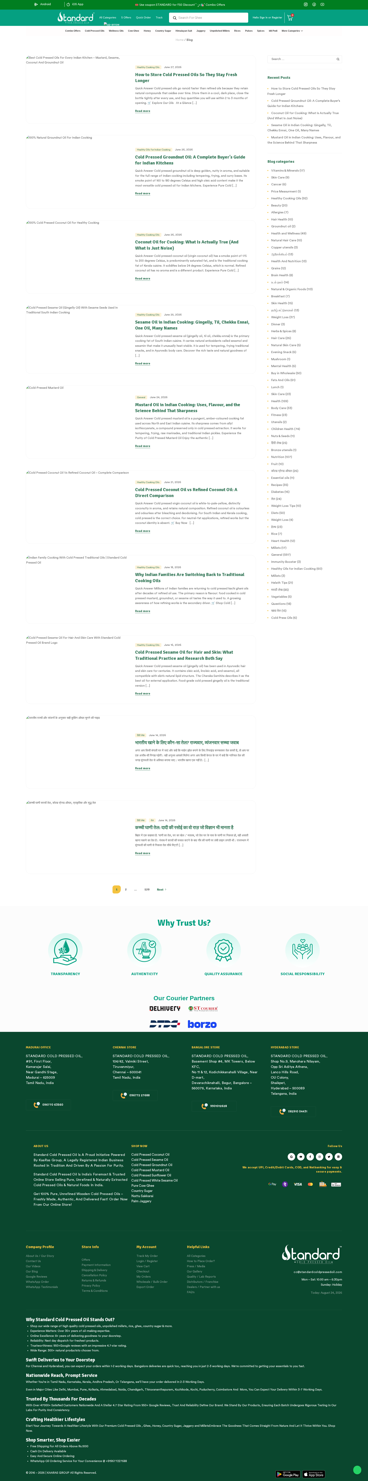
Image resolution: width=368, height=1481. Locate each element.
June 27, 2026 (173, 67)
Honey (155, 1425)
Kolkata (93, 1389)
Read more (142, 111)
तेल (152, 820)
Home (180, 40)
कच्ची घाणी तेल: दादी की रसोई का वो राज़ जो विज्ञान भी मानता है (184, 827)
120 (147, 889)
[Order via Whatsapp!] (357, 1470)
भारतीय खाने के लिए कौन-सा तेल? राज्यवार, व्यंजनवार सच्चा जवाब (187, 742)
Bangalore (141, 1366)
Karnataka (74, 1382)
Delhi (62, 1389)
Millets (204, 1425)
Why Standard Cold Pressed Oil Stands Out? (70, 1319)
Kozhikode (182, 1389)
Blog (189, 40)
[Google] (291, 1156)
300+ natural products (63, 1350)
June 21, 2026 (172, 482)
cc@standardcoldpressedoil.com (318, 1272)
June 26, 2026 (184, 149)
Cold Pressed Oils (129, 1425)
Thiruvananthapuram (159, 1389)
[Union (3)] (306, 4)
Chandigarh (135, 1389)
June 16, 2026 (172, 645)
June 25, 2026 (173, 314)
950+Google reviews (67, 1345)
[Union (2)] (322, 4)
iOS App (77, 4)
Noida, (122, 1389)
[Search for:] (304, 59)
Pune (83, 1389)
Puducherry (206, 1389)
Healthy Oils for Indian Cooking (153, 150)
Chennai (36, 1366)
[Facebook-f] (310, 1156)
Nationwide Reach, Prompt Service (61, 1375)
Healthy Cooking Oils (148, 67)
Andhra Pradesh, (103, 1382)
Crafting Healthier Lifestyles (55, 1419)
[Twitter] (329, 1156)
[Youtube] (301, 1156)
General (141, 397)
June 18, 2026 (172, 567)
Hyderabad (55, 1366)
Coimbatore (224, 1389)
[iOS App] (68, 4)
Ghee (146, 1425)
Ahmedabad (108, 1389)
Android (45, 4)
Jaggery (188, 1425)
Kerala (86, 1382)
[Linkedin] (338, 1156)
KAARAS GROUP (58, 1472)
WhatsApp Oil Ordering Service (51, 1461)
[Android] (36, 4)
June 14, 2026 (157, 735)
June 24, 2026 (159, 397)
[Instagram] (319, 1156)
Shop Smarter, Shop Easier (53, 1440)
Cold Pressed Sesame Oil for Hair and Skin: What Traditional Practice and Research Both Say (184, 655)
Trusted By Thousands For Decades (61, 1399)
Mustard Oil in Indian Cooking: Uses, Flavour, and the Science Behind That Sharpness (187, 407)
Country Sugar (171, 1425)
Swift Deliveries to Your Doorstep (60, 1360)
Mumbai (72, 1389)
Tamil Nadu (57, 1382)
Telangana (127, 1382)
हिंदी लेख (140, 735)
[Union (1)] (314, 4)
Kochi (194, 1389)
